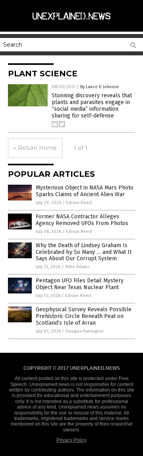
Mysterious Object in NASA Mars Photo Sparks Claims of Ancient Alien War (84, 191)
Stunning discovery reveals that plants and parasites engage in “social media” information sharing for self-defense (92, 105)
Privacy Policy (71, 440)
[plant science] (71, 23)
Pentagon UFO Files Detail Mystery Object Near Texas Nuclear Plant (80, 284)
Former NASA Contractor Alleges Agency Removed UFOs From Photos (82, 220)
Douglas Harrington (85, 331)
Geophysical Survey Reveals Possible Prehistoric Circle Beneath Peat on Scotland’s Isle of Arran (83, 316)
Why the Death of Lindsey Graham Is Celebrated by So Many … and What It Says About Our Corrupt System (83, 252)
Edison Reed (79, 202)
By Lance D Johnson (99, 86)
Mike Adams (77, 266)
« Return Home (35, 147)
